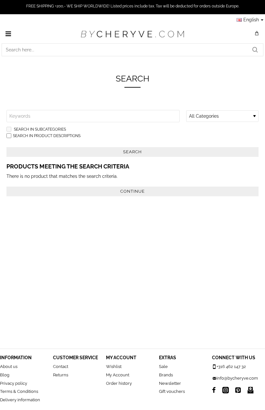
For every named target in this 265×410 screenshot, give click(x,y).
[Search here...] (255, 50)
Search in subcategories (39, 129)
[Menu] (8, 34)
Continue (132, 191)
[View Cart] (257, 34)
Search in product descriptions (46, 136)
